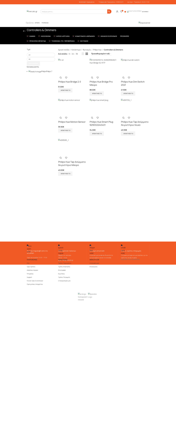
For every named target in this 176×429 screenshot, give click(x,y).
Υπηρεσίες (30, 274)
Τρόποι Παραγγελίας (64, 263)
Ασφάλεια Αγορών (32, 270)
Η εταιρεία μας (94, 263)
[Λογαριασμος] (117, 11)
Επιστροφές (62, 270)
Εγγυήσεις (61, 274)
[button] (65, 90)
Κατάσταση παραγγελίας (87, 2)
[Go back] (24, 31)
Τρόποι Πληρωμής (64, 277)
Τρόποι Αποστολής (64, 267)
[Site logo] (32, 11)
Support (29, 277)
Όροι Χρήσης (31, 267)
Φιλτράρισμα (33, 63)
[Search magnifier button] (109, 11)
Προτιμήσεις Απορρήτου (35, 284)
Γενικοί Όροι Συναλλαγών (35, 281)
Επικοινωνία (93, 267)
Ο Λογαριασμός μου (64, 281)
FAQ (28, 263)
